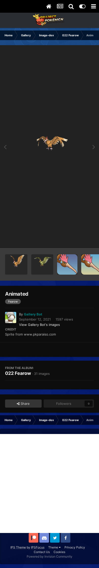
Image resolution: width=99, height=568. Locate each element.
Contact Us (42, 552)
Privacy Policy (74, 547)
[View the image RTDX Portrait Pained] (67, 264)
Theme (53, 547)
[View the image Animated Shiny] (42, 264)
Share (25, 404)
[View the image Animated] (16, 264)
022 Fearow (18, 373)
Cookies (59, 552)
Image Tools (78, 239)
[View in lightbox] (49, 147)
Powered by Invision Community (49, 556)
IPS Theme (18, 547)
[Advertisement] (49, 483)
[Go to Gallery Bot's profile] (10, 317)
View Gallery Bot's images (39, 325)
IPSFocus (37, 547)
